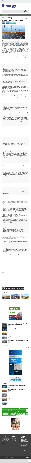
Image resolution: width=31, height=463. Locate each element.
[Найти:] (15, 347)
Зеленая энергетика (4, 17)
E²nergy (7, 21)
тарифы (27, 414)
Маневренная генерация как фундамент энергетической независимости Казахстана (6, 301)
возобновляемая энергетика (6, 413)
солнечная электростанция (12, 414)
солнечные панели (23, 414)
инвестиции (20, 413)
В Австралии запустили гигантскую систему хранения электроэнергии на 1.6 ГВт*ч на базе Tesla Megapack (24, 446)
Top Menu (4, 0)
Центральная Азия (7, 412)
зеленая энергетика (16, 413)
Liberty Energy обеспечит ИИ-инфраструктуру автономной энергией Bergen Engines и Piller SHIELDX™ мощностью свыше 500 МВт (18, 324)
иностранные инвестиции (5, 414)
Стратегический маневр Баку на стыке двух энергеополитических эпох (24, 301)
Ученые (3, 412)
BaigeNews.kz (15, 44)
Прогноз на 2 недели (15, 440)
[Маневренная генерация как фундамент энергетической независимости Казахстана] (6, 299)
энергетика (14, 415)
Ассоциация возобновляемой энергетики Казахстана (12, 287)
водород (26, 412)
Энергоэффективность (12, 412)
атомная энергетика (18, 412)
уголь (3, 415)
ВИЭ (18, 288)
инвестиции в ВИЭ (25, 413)
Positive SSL (27, 457)
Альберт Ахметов (4, 281)
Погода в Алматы (14, 438)
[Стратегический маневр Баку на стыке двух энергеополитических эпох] (25, 299)
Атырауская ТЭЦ (22, 287)
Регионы (11, 17)
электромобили (6, 415)
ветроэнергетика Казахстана (14, 288)
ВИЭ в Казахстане (22, 288)
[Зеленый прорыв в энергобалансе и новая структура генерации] (15, 299)
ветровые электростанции (6, 288)
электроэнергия (10, 415)
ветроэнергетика (23, 412)
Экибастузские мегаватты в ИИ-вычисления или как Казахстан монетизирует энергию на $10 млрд (16, 328)
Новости (9, 17)
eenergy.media (7, 439)
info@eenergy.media (6, 438)
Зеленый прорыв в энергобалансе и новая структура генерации (14, 301)
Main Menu (5, 14)
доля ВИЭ (12, 413)
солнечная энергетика (18, 414)
